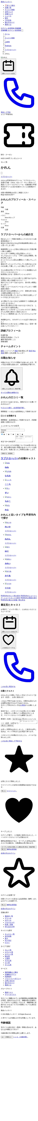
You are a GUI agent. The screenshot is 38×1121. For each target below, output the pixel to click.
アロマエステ (10, 922)
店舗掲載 (18, 28)
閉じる (4, 725)
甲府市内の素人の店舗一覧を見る (13, 600)
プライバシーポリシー (13, 978)
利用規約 (8, 976)
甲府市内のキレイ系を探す (11, 596)
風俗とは (8, 24)
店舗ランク (9, 14)
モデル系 (8, 960)
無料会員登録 (12, 849)
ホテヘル (8, 920)
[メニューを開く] (22, 30)
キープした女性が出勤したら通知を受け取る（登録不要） (19, 847)
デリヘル (8, 918)
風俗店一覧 (9, 916)
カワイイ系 (9, 952)
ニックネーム (10, 426)
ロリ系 (7, 963)
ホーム (7, 34)
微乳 (2, 351)
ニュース (8, 16)
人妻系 (7, 958)
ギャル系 (8, 965)
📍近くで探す (10, 5)
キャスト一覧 (10, 934)
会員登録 (11, 28)
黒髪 (16, 351)
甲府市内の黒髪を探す (29, 598)
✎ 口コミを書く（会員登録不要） (13, 408)
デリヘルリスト (10, 994)
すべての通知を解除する (10, 392)
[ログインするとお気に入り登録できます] (1, 173)
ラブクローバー (10, 50)
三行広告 (8, 20)
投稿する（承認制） (7, 453)
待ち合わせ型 (10, 927)
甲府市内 (8, 46)
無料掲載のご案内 (11, 972)
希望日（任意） (6, 719)
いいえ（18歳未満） (20, 1037)
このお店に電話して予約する (11, 741)
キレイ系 (8, 950)
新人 (6, 938)
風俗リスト (9, 992)
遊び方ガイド (10, 22)
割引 (6, 18)
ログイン (4, 28)
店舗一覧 (8, 7)
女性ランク (9, 12)
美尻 (30, 351)
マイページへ (12, 791)
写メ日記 (8, 940)
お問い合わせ (10, 981)
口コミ (7, 942)
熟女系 (7, 956)
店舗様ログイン (10, 974)
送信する (10, 725)
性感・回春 (9, 924)
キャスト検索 (10, 10)
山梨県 (7, 42)
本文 (8, 441)
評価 (3, 432)
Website (3, 430)
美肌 (2, 353)
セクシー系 (9, 954)
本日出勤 (8, 936)
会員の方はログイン (8, 853)
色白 (34, 351)
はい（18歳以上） (7, 1037)
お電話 (22, 705)
